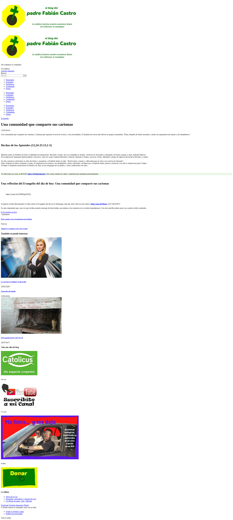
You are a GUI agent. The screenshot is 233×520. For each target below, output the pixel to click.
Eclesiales (9, 82)
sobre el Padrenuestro (36, 174)
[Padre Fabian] (40, 61)
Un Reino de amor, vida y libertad (19, 501)
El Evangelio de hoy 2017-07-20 (12, 338)
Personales (10, 80)
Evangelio (5, 118)
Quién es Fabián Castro (15, 512)
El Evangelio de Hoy (9, 212)
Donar (8, 89)
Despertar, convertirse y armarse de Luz (21, 499)
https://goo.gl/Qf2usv (99, 204)
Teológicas (10, 84)
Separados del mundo (8, 291)
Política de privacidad (14, 514)
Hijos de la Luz (12, 497)
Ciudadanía (10, 86)
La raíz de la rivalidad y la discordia (13, 282)
